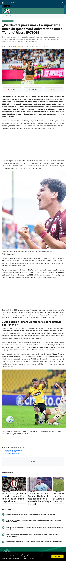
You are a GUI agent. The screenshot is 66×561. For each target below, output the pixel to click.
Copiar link (33, 89)
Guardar (54, 89)
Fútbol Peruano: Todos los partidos (13, 450)
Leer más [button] (31, 558)
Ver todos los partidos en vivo (12, 453)
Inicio (3, 16)
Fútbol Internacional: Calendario (13, 451)
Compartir (12, 89)
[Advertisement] (33, 145)
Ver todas (4, 476)
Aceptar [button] (57, 556)
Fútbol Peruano (10, 16)
